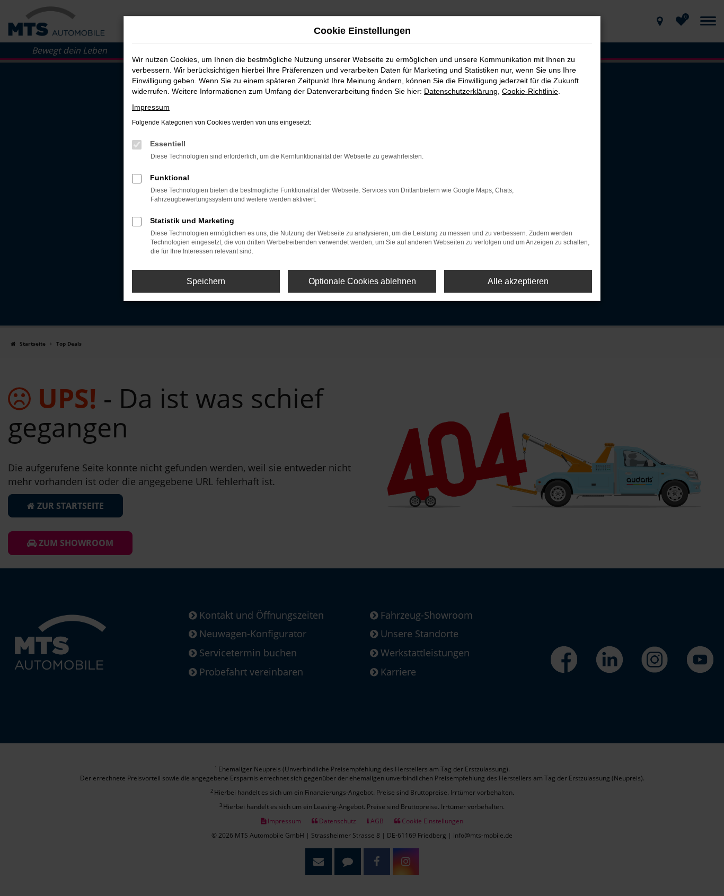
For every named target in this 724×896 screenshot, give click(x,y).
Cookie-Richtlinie (530, 91)
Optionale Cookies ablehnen (362, 281)
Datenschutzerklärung (461, 91)
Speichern (206, 281)
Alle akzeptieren (518, 281)
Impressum (151, 107)
